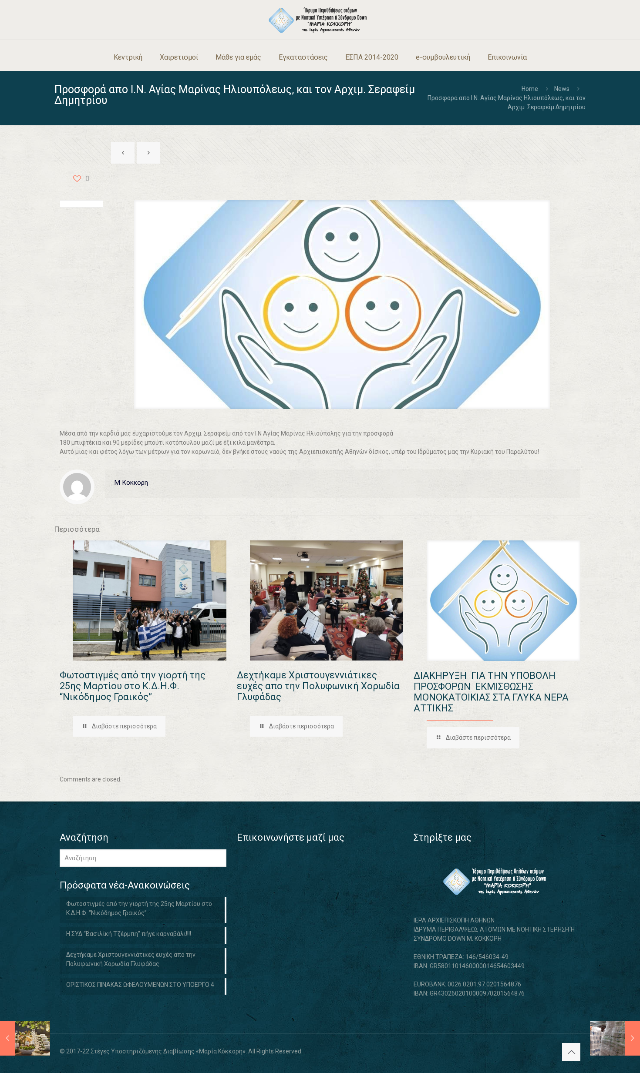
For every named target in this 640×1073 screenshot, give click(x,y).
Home (530, 88)
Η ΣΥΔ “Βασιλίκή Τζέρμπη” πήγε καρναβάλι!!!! (128, 933)
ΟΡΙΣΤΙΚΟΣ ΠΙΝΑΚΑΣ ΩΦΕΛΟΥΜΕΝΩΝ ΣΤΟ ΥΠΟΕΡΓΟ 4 (140, 984)
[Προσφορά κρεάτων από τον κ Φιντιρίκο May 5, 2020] (25, 1038)
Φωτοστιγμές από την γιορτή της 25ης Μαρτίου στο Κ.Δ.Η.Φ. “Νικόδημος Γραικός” (132, 686)
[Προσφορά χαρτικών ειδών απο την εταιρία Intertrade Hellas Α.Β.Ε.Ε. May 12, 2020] (615, 1038)
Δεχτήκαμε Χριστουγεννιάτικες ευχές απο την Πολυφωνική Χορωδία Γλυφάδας (318, 686)
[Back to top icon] (571, 1052)
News (561, 88)
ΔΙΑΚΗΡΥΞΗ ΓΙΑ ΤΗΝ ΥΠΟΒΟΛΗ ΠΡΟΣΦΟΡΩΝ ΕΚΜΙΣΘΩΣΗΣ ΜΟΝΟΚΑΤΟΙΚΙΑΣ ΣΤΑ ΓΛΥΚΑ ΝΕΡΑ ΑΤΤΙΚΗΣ (491, 692)
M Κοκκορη (131, 482)
